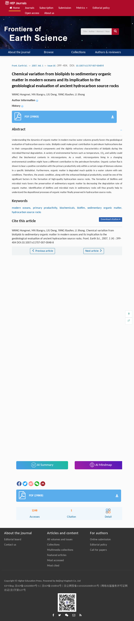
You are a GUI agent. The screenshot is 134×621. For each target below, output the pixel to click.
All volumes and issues (59, 539)
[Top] (128, 313)
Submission (64, 8)
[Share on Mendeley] (42, 483)
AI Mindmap (103, 465)
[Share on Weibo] (30, 483)
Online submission (100, 539)
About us (49, 13)
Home (16, 8)
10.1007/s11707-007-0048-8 (90, 66)
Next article (92, 251)
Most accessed (55, 560)
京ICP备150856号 (52, 586)
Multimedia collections (60, 550)
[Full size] (128, 320)
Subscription (46, 8)
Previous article (44, 251)
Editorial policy (101, 8)
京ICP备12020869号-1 (27, 586)
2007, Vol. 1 (37, 66)
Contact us (10, 544)
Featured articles (56, 555)
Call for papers (98, 550)
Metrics (81, 8)
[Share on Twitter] (24, 483)
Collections (78, 52)
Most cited (53, 565)
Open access (32, 13)
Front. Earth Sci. (20, 66)
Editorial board (12, 539)
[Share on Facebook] (18, 483)
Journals (29, 8)
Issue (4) (51, 66)
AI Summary (44, 465)
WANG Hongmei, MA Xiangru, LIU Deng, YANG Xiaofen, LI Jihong (48, 94)
